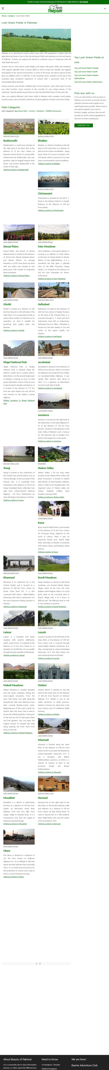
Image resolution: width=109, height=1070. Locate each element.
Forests (32, 111)
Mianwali (43, 740)
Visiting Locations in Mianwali (49, 772)
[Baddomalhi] (19, 126)
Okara (6, 851)
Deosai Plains (10, 246)
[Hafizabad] (53, 290)
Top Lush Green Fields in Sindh (85, 72)
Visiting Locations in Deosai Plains (16, 276)
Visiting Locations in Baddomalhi (15, 170)
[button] (105, 9)
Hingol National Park (15, 362)
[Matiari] (53, 671)
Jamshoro (43, 415)
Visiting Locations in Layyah (48, 659)
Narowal (43, 798)
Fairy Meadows (46, 246)
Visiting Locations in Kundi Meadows (52, 607)
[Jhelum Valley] (53, 454)
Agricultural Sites (21, 111)
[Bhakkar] (53, 126)
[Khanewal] (19, 563)
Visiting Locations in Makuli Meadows (17, 733)
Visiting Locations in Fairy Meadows (52, 279)
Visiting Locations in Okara (13, 877)
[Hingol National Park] (19, 348)
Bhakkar (42, 140)
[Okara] (19, 837)
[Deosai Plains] (19, 232)
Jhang (6, 468)
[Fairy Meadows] (53, 232)
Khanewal (9, 577)
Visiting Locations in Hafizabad (50, 337)
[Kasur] (53, 509)
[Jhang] (19, 454)
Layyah (42, 632)
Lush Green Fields (10, 242)
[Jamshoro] (53, 401)
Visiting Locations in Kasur (48, 552)
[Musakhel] (19, 784)
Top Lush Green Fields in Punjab (86, 68)
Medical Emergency (49, 1069)
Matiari (42, 685)
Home (4, 16)
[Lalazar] (19, 618)
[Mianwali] (53, 726)
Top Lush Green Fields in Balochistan (88, 82)
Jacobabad (44, 362)
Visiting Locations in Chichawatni (50, 211)
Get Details (84, 2)
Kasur (41, 523)
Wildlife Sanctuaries (53, 111)
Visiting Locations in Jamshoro (49, 441)
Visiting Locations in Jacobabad (50, 388)
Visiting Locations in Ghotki (13, 331)
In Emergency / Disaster (51, 1065)
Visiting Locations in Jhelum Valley (51, 497)
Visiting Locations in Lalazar (14, 655)
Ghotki (7, 304)
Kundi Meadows (47, 577)
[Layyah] (53, 618)
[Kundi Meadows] (53, 563)
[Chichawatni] (53, 179)
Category (11, 16)
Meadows (40, 111)
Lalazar (7, 632)
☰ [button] (3, 8)
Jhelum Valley (46, 468)
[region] (36, 906)
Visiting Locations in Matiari (48, 715)
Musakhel (9, 798)
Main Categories (11, 107)
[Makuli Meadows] (19, 671)
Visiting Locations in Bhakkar (49, 164)
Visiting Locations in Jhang (13, 500)
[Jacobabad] (53, 348)
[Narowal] (53, 784)
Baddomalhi (10, 140)
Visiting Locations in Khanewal (15, 607)
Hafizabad (43, 304)
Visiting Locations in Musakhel (15, 824)
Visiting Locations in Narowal (49, 824)
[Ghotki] (19, 290)
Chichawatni (45, 193)
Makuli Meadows (13, 685)
